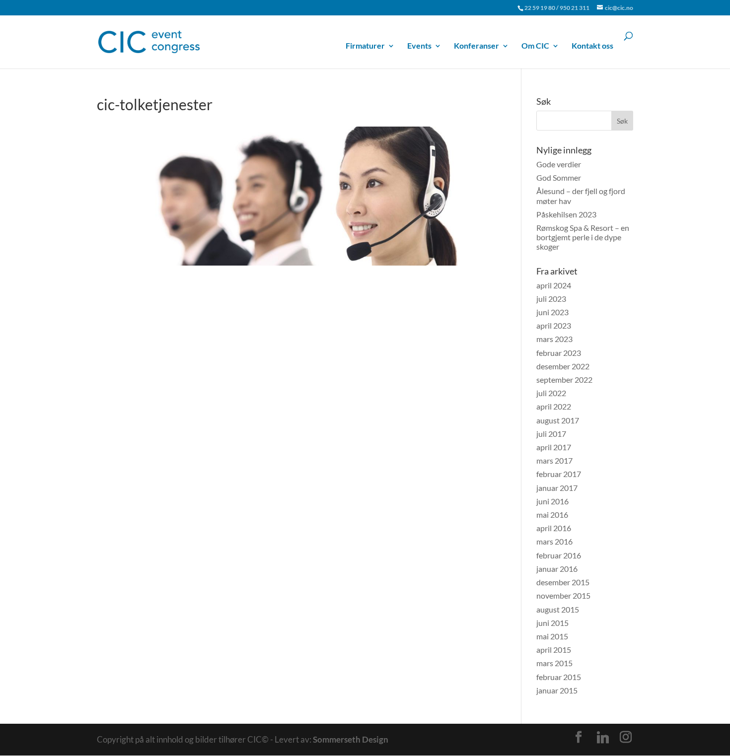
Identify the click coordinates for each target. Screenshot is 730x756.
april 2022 (553, 406)
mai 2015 (552, 636)
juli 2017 (551, 433)
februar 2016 (558, 555)
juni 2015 (552, 622)
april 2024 (553, 285)
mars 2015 (554, 663)
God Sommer (558, 177)
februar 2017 (558, 474)
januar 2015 (557, 690)
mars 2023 (554, 339)
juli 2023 (551, 298)
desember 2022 (562, 366)
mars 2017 (554, 460)
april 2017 (553, 447)
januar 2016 (557, 568)
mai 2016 (552, 514)
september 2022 (564, 379)
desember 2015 (562, 582)
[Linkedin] (603, 738)
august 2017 (557, 420)
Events (419, 46)
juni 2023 (552, 312)
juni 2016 (552, 501)
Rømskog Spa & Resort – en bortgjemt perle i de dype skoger (582, 237)
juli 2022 (551, 393)
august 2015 (557, 609)
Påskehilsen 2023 (566, 214)
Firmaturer (365, 46)
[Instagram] (626, 737)
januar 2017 (557, 487)
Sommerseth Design (350, 739)
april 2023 (553, 325)
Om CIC (535, 46)
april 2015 (553, 649)
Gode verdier (558, 164)
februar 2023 (558, 352)
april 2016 (553, 528)
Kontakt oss (592, 46)
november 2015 (563, 595)
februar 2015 (558, 677)
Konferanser (476, 46)
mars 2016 (554, 541)
